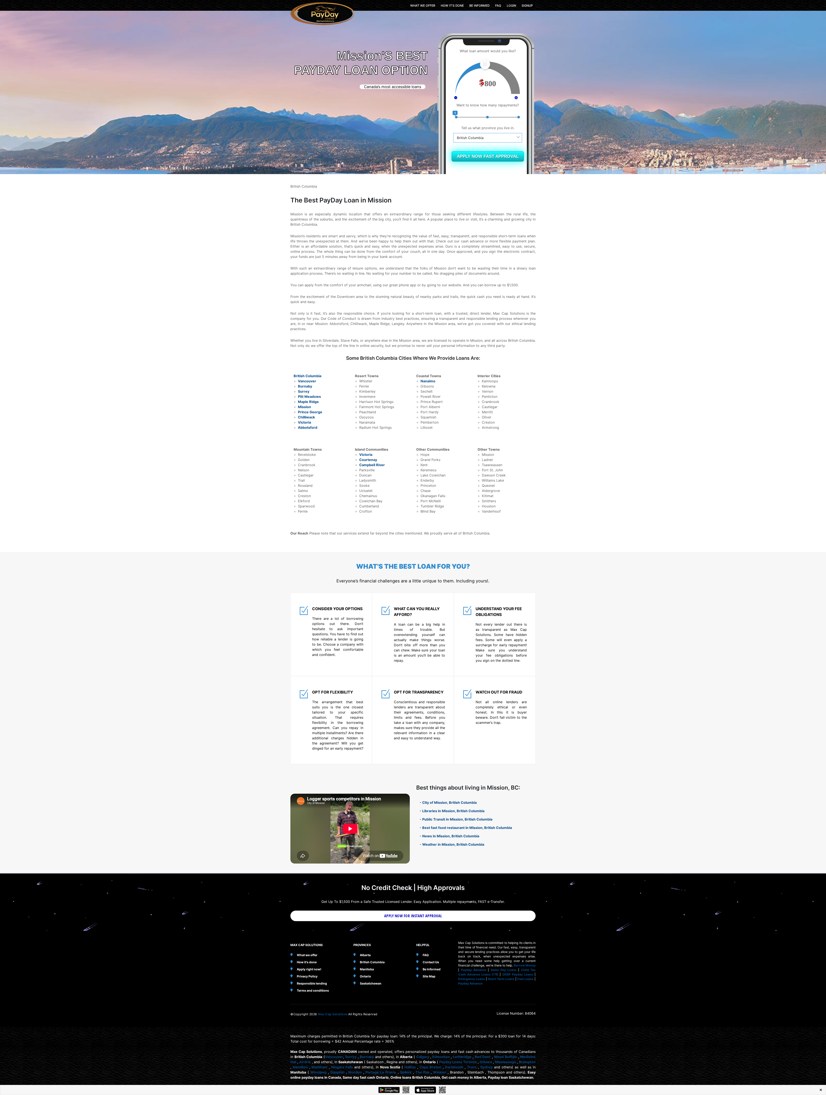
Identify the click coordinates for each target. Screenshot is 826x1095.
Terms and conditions (313, 990)
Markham (319, 1067)
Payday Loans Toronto (458, 1062)
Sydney (486, 1067)
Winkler (439, 1072)
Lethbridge (462, 1057)
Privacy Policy (307, 976)
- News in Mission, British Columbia (449, 836)
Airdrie (305, 1062)
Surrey (303, 391)
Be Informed (432, 969)
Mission (304, 407)
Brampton (527, 1062)
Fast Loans (525, 979)
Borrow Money (525, 965)
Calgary (422, 1057)
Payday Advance (473, 970)
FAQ (498, 5)
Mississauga (505, 1062)
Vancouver (307, 381)
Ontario (365, 976)
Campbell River (372, 465)
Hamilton (300, 1067)
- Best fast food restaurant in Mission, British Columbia (466, 827)
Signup (527, 5)
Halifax (410, 1067)
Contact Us (431, 962)
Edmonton (441, 1057)
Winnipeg (318, 1072)
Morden (355, 1072)
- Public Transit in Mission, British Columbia (456, 819)
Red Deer (483, 1057)
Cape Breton (430, 1067)
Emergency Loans (471, 979)
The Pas (422, 1072)
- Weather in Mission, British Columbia (452, 844)
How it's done (307, 962)
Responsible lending (312, 983)
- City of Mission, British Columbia (448, 802)
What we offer (307, 955)
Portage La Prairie (380, 1072)
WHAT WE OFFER (422, 5)
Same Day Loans (503, 970)
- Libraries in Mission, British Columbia (452, 811)
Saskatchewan (370, 983)
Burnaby (305, 386)
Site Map (429, 976)
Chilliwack (306, 417)
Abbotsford (307, 427)
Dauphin (337, 1072)
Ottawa (486, 1062)
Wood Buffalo (505, 1057)
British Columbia (307, 376)
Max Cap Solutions (333, 1014)
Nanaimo (428, 381)
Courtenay (368, 460)
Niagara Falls (342, 1067)
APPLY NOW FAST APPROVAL (488, 156)
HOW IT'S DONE (452, 5)
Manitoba (367, 969)
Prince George (310, 412)
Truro (471, 1067)
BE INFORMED (479, 5)
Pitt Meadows (309, 396)
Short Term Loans (501, 979)
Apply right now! (309, 969)
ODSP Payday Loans (517, 974)
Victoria (304, 422)
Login (511, 5)
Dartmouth (454, 1067)
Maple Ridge (308, 402)
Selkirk (405, 1072)
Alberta (365, 955)
